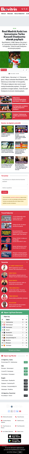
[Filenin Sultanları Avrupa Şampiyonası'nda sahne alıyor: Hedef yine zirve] (21, 129)
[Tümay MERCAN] (4, 297)
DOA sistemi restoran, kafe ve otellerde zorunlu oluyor (17, 283)
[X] (11, 411)
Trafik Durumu (20, 420)
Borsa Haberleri (19, 13)
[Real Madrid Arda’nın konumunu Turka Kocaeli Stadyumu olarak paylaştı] (14, 59)
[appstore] (14, 436)
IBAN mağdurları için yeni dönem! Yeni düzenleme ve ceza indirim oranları (18, 268)
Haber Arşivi (20, 431)
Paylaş (4, 69)
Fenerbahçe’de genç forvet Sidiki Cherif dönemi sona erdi (7, 166)
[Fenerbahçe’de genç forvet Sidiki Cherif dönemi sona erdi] (7, 160)
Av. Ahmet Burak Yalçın (16, 265)
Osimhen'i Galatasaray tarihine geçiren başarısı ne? (7, 135)
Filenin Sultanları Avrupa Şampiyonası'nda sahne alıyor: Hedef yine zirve (20, 136)
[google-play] (14, 441)
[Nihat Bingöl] (4, 282)
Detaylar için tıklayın (14, 350)
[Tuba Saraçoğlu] (4, 289)
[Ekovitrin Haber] (9, 9)
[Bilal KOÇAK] (4, 304)
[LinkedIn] (17, 411)
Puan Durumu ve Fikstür (6, 426)
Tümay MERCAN (13, 296)
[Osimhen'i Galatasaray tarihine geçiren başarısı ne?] (7, 129)
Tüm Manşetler (21, 426)
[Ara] (24, 9)
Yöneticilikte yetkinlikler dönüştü (18, 298)
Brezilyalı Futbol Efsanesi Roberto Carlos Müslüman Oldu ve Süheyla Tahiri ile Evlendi (21, 167)
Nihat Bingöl (13, 280)
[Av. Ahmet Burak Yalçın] (4, 267)
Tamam (19, 452)
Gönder (4, 192)
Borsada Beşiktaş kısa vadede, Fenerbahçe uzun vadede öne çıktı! (7, 151)
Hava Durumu (20, 416)
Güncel (3, 13)
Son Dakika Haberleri (8, 431)
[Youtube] (20, 411)
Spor (14, 28)
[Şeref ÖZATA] (4, 275)
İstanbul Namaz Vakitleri (6, 421)
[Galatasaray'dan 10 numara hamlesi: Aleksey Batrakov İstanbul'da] (21, 145)
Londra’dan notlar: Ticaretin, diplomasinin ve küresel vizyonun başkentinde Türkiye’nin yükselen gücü (18, 290)
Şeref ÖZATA (12, 273)
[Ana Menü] (26, 9)
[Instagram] (14, 411)
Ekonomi (10, 13)
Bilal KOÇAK (12, 302)
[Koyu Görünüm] (22, 9)
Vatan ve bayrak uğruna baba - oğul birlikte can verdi (17, 305)
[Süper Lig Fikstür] (27, 356)
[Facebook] (9, 411)
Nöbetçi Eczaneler (7, 416)
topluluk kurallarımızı (15, 197)
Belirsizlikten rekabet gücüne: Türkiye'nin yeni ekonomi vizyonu (18, 276)
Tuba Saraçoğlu (14, 288)
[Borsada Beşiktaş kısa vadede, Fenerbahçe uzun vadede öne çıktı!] (7, 145)
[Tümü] (27, 262)
